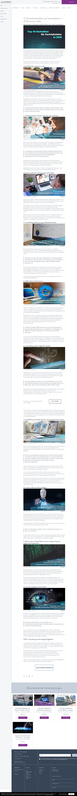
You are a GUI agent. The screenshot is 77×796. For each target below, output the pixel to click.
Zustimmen (71, 794)
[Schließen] (75, 794)
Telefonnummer (55, 783)
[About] (10, 16)
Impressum (41, 769)
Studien (64, 7)
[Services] (10, 11)
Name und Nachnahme (56, 776)
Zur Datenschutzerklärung (49, 794)
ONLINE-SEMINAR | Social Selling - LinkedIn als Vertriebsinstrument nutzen (65, 709)
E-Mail (53, 779)
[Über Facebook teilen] (23, 676)
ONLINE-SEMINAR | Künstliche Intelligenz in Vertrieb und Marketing (44, 709)
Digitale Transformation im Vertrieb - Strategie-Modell (22, 736)
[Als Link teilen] (32, 676)
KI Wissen (28, 7)
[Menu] (59, 2)
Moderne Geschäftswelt (54, 7)
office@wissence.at (55, 769)
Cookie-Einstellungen (63, 794)
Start (1, 5)
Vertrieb (22, 7)
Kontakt (40, 773)
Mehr (69, 7)
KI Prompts (35, 7)
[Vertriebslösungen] (10, 8)
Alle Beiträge (15, 7)
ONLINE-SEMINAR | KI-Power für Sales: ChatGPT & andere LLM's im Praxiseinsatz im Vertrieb (23, 709)
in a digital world (55, 3)
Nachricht (54, 787)
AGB (40, 772)
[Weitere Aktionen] (64, 15)
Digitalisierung (43, 7)
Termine (2, 21)
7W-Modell (16, 770)
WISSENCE (16, 767)
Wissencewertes (3, 19)
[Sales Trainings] (10, 13)
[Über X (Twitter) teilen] (26, 676)
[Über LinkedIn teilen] (29, 676)
